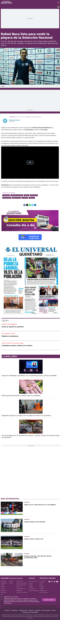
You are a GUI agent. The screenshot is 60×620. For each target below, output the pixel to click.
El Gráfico (42, 581)
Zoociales (19, 590)
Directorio (7, 610)
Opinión (5, 320)
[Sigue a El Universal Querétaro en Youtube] (57, 582)
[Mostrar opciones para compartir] (58, 7)
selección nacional (16, 195)
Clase (41, 584)
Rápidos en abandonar (10, 336)
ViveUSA (41, 586)
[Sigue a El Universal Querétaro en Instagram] (55, 582)
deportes (6, 195)
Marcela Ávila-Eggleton (9, 324)
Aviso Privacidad (46, 610)
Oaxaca (31, 583)
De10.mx (41, 583)
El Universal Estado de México (34, 589)
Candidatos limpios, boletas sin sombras (17, 345)
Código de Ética (23, 610)
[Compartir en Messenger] (32, 205)
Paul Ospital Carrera (8, 333)
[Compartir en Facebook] (24, 205)
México (32, 197)
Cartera (3, 588)
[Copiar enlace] (35, 205)
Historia (54, 610)
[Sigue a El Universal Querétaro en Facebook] (50, 582)
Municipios (4, 592)
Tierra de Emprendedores (20, 587)
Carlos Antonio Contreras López (12, 343)
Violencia (31, 610)
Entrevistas (19, 581)
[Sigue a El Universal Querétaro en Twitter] (52, 582)
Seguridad (3, 583)
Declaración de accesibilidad (30, 612)
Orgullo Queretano (21, 584)
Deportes (12, 116)
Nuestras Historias (21, 583)
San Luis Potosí (33, 581)
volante (25, 197)
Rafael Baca (16, 197)
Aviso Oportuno (43, 592)
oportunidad (7, 197)
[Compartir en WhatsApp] (30, 205)
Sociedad (3, 581)
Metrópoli (3, 590)
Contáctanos (14, 610)
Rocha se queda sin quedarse (13, 327)
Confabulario (43, 590)
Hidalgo (31, 586)
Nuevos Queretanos (21, 592)
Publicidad (37, 610)
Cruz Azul (33, 195)
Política (3, 586)
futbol (26, 195)
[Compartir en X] (27, 205)
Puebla (30, 584)
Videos (11, 583)
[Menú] (58, 2)
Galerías (11, 581)
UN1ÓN (41, 588)
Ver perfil (12, 121)
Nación (3, 584)
